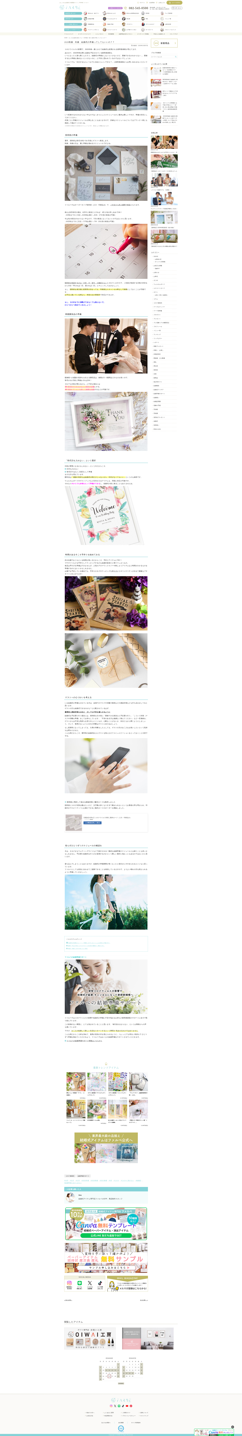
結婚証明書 (91, 18)
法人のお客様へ (106, 1422)
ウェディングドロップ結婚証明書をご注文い (164, 208)
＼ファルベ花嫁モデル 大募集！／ (161, 190)
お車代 (156, 276)
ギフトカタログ (150, 24)
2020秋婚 (95, 1180)
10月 (66, 1180)
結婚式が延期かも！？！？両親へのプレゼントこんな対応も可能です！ (89, 943)
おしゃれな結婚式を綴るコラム (75, 37)
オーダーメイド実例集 (143, 34)
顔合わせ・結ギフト (93, 13)
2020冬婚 (86, 1180)
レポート (156, 342)
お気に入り (162, 2)
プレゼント (157, 318)
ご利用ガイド (126, 1412)
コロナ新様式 (70, 1176)
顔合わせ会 (157, 429)
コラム (156, 299)
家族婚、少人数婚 (159, 358)
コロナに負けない (128, 1180)
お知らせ (156, 272)
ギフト (156, 292)
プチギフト (129, 24)
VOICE (156, 256)
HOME (65, 37)
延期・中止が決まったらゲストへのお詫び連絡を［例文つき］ (86, 945)
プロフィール (158, 326)
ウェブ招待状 (168, 13)
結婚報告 (156, 385)
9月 (111, 1180)
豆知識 (156, 413)
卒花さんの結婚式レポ (159, 34)
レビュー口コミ (100, 34)
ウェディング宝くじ (93, 29)
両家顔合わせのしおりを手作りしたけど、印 (164, 152)
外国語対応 (157, 354)
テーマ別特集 (158, 311)
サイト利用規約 (136, 1422)
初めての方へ (90, 1412)
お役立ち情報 (158, 265)
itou (80, 1195)
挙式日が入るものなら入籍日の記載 (80, 387)
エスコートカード (112, 29)
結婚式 (139, 1180)
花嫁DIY (157, 268)
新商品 (156, 378)
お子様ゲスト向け (131, 29)
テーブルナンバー (159, 307)
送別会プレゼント (159, 417)
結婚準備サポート (83, 1176)
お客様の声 (158, 259)
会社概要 (121, 1422)
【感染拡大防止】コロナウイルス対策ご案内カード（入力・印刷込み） (107, 817)
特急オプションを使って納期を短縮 (81, 389)
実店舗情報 (111, 34)
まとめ (156, 280)
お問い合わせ (178, 8)
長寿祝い (156, 425)
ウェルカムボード (112, 18)
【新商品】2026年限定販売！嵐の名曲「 (163, 227)
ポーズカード (149, 29)
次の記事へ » (144, 1300)
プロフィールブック (170, 29)
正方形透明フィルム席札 (93, 1120)
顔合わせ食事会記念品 (132, 13)
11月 (72, 1180)
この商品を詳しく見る (92, 822)
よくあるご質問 (109, 1412)
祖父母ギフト (158, 382)
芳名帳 (156, 409)
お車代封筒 (168, 24)
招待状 (147, 13)
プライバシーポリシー (129, 1415)
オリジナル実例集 (160, 261)
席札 (147, 18)
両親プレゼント (159, 346)
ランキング (157, 334)
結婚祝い (156, 397)
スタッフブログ (174, 34)
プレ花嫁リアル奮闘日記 (161, 322)
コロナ (117, 1180)
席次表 (128, 18)
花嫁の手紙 (110, 24)
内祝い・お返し (159, 350)
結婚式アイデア (159, 389)
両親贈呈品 (91, 24)
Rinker (91, 819)
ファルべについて (68, 34)
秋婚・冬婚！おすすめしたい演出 (78, 948)
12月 (78, 1180)
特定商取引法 (108, 1415)
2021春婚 (104, 1180)
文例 (155, 374)
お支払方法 (89, 1415)
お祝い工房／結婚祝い (161, 295)
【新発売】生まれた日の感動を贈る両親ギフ (164, 246)
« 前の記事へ (68, 1300)
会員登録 (152, 2)
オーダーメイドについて (84, 34)
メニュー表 (168, 18)
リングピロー (158, 338)
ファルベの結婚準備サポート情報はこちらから (84, 1041)
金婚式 (156, 421)
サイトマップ (144, 1415)
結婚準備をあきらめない (73, 1183)
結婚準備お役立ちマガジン (126, 34)
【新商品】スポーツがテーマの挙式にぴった (164, 171)
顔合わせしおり (111, 13)
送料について (144, 1412)
